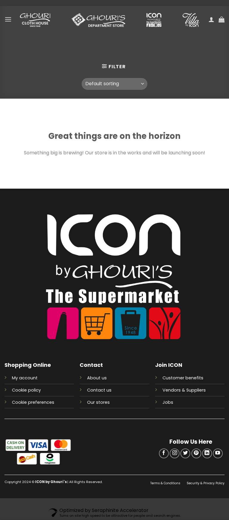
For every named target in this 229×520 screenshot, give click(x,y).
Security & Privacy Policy (206, 483)
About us (97, 378)
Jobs (168, 402)
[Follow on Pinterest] (196, 453)
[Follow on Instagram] (175, 453)
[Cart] (222, 19)
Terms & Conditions (165, 483)
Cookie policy (26, 390)
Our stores (98, 402)
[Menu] (8, 19)
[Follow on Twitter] (185, 453)
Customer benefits (183, 378)
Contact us (99, 390)
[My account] (211, 19)
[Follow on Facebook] (164, 453)
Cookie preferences (33, 402)
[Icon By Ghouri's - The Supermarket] (110, 19)
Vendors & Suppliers (184, 390)
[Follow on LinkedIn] (207, 453)
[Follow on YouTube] (218, 453)
